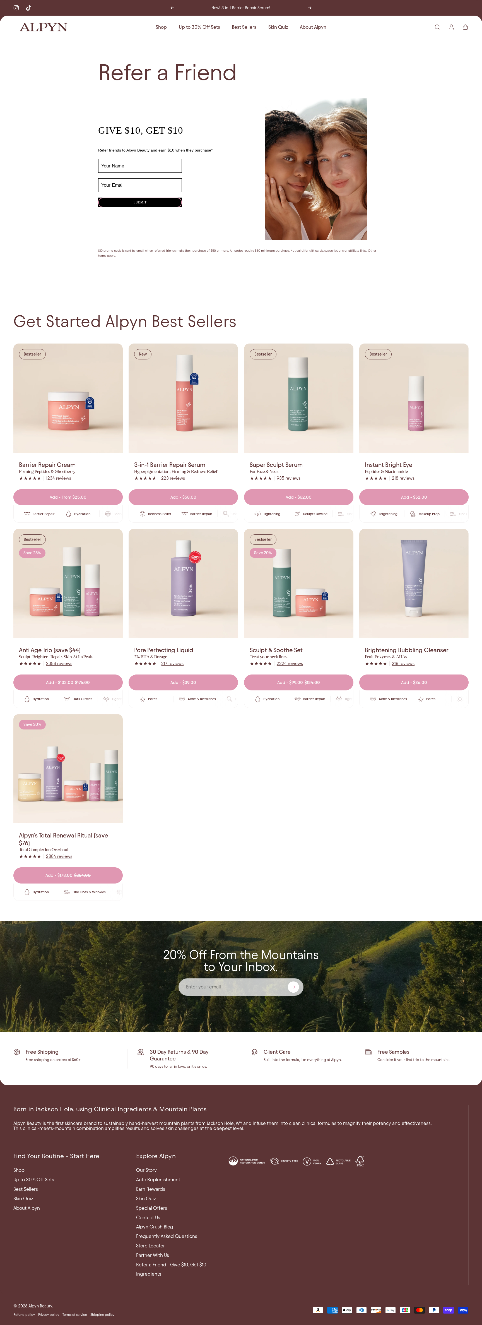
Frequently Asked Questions (166, 1236)
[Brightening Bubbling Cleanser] (414, 583)
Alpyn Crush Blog (154, 1226)
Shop (19, 1170)
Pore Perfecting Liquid (163, 650)
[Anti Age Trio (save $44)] (68, 583)
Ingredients (148, 1273)
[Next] (309, 8)
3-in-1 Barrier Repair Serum (169, 465)
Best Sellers (25, 1189)
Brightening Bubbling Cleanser (407, 650)
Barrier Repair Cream (47, 465)
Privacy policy (48, 1314)
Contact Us (148, 1217)
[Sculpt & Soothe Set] (298, 583)
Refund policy (24, 1314)
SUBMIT (140, 202)
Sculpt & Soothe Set (276, 650)
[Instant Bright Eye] (414, 398)
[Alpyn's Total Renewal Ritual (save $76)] (68, 769)
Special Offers (151, 1208)
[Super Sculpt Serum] (298, 398)
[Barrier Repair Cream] (68, 398)
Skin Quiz (23, 1198)
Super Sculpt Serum (276, 465)
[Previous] (172, 8)
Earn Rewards (150, 1189)
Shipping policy (102, 1314)
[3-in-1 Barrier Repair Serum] (183, 398)
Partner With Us (152, 1255)
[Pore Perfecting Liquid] (183, 583)
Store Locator (150, 1245)
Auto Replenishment (158, 1179)
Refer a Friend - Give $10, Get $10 (171, 1264)
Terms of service (74, 1314)
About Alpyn (26, 1208)
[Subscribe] (293, 987)
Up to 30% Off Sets (33, 1179)
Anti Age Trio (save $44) (50, 650)
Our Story (146, 1170)
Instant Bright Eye (388, 465)
